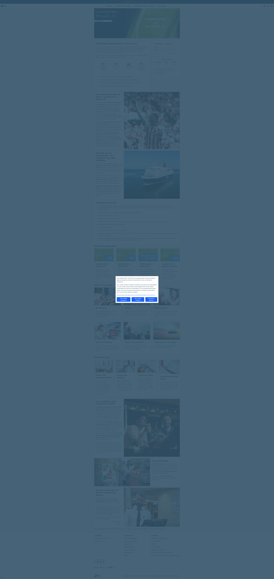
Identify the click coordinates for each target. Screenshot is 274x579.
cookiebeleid (137, 295)
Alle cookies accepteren (123, 299)
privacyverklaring (150, 295)
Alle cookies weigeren (138, 299)
